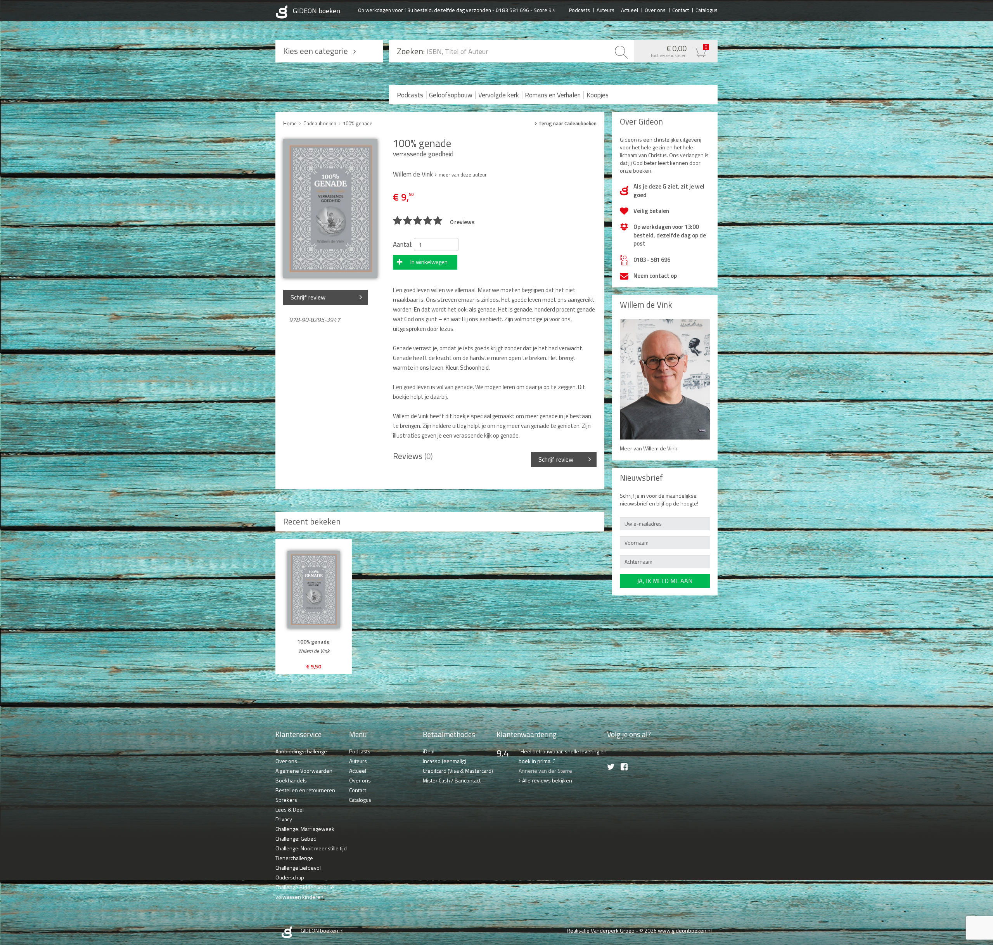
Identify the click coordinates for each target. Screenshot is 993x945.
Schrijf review (308, 297)
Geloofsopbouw (450, 95)
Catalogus (706, 9)
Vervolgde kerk (498, 95)
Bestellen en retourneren (305, 790)
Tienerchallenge (294, 858)
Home (290, 123)
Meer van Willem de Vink (648, 448)
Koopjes (597, 95)
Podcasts (579, 9)
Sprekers (286, 800)
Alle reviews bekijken (547, 780)
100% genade (357, 123)
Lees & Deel (289, 809)
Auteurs (605, 9)
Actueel (629, 9)
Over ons (655, 9)
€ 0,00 (679, 50)
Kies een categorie (315, 51)
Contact (680, 9)
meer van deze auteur (463, 174)
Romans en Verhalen (553, 95)
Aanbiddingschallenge (301, 751)
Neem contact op (655, 275)
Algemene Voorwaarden (303, 771)
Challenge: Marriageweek (304, 829)
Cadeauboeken (319, 123)
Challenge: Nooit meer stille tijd (311, 848)
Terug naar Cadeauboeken (567, 123)
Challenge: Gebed (296, 838)
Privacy (283, 819)
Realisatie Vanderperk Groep (601, 930)
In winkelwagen (429, 262)
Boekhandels (291, 780)
